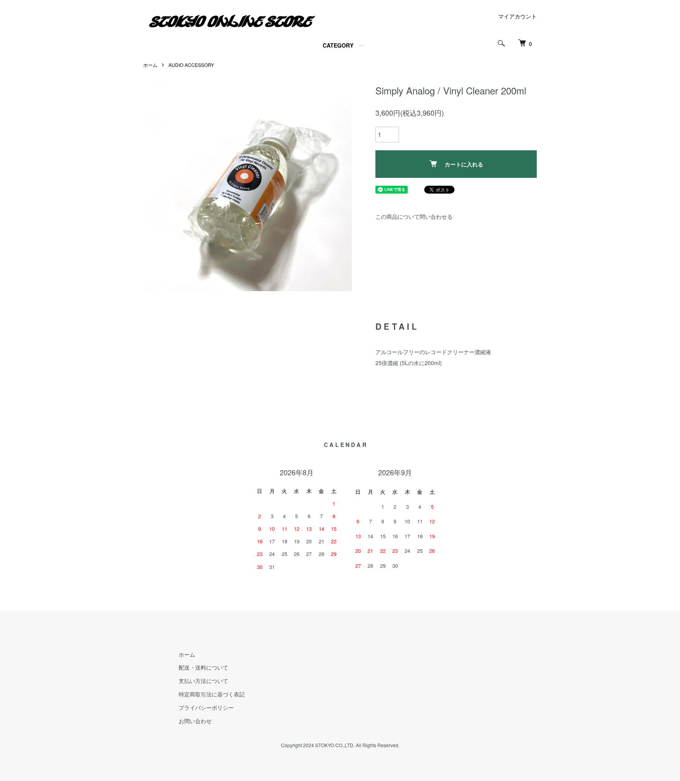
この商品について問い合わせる (414, 216)
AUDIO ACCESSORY (191, 64)
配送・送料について (203, 667)
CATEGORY (338, 45)
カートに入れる (464, 164)
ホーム (150, 64)
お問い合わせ (195, 721)
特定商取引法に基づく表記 (212, 694)
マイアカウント (517, 16)
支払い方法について (203, 681)
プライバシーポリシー (206, 707)
